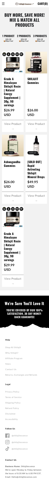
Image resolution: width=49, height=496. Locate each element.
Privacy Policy (12, 391)
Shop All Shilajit (13, 347)
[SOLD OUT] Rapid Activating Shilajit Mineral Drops (36, 169)
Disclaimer (10, 413)
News (8, 364)
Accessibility (11, 419)
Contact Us (10, 369)
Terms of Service (13, 397)
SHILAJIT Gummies (33, 80)
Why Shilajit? (11, 353)
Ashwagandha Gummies (12, 163)
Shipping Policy (13, 402)
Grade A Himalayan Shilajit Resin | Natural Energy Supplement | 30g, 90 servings (12, 92)
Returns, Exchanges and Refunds (21, 375)
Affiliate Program (13, 358)
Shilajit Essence (27, 494)
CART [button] (43, 4)
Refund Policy (12, 408)
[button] (3, 4)
